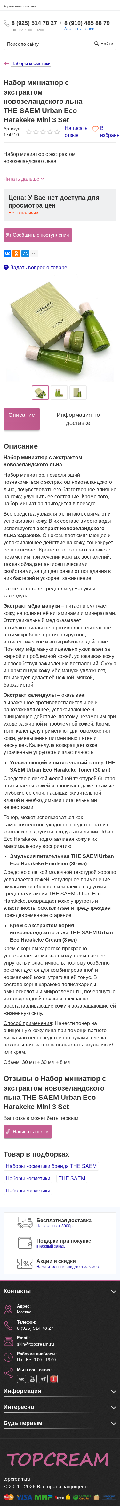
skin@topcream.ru (35, 1344)
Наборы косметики (28, 1178)
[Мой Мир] (25, 253)
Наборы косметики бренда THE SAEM (51, 1166)
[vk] (21, 1379)
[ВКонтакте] (7, 253)
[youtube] (32, 1379)
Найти (106, 43)
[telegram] (43, 1379)
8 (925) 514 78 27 (34, 23)
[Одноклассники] (16, 253)
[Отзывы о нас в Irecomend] (54, 1379)
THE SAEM (72, 1178)
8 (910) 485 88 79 (87, 23)
